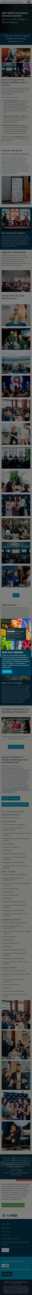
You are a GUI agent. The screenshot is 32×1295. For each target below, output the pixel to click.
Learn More (7, 671)
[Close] (30, 620)
